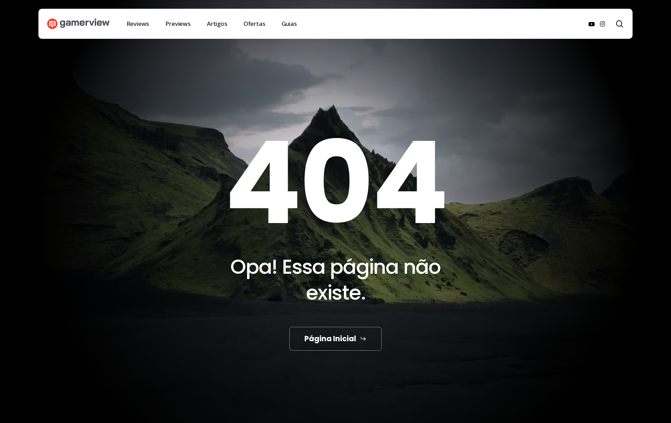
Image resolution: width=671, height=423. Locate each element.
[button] (335, 339)
